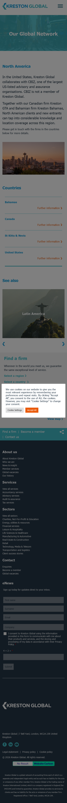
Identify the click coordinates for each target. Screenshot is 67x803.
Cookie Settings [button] (15, 410)
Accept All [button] (31, 410)
